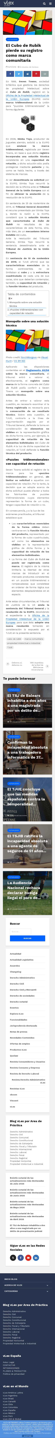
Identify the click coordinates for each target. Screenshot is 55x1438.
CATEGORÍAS (11, 1291)
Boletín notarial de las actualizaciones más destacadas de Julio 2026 (27, 1181)
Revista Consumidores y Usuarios (27, 1062)
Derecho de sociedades (22, 996)
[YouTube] (28, 1258)
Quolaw (14, 1056)
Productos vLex (18, 1050)
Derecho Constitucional (21, 1140)
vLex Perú (8, 1416)
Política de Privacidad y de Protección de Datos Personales (27, 1433)
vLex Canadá (9, 1401)
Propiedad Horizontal (20, 1161)
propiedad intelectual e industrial (23, 643)
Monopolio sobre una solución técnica (25, 304)
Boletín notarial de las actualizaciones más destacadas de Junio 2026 (27, 1193)
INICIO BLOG (10, 1279)
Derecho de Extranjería (21, 1143)
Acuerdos (15, 966)
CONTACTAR (9, 1365)
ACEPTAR (27, 1436)
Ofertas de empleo (20, 1044)
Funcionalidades (18, 1020)
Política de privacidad (13, 1374)
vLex (12, 1106)
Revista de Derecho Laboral (24, 1074)
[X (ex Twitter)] (13, 1258)
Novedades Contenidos (22, 1038)
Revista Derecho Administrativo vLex (28, 1081)
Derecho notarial (19, 1002)
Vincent (14, 1100)
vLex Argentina (10, 1395)
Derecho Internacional (21, 1149)
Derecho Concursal (19, 1137)
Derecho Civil (17, 984)
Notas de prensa (18, 1032)
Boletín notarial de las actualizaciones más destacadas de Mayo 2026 (27, 1204)
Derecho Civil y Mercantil (23, 990)
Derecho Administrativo (22, 978)
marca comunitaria (34, 639)
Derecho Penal (17, 1155)
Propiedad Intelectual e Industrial (26, 1164)
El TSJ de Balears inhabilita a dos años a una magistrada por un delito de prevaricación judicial (27, 1228)
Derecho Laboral (18, 1152)
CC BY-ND (19, 360)
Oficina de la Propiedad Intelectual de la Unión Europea (27, 619)
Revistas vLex (17, 1088)
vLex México (9, 1413)
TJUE (9, 647)
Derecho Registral (18, 1158)
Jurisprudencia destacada (23, 1026)
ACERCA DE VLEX (13, 1285)
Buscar (27, 938)
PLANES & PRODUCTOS (14, 1371)
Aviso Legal (8, 1362)
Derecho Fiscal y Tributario (23, 1146)
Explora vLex (16, 1014)
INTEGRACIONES (11, 1368)
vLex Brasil (8, 1398)
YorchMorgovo (29, 357)
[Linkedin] (36, 1258)
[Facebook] (21, 1258)
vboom (13, 1094)
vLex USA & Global (12, 1419)
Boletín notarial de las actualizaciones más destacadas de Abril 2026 (27, 1216)
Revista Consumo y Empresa (25, 1068)
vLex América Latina (13, 1392)
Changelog (15, 972)
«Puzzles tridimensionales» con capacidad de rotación (26, 311)
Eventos (14, 1008)
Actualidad (12, 39)
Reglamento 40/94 (37, 370)
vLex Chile (8, 1404)
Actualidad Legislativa (21, 960)
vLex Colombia (10, 1407)
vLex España (9, 1410)
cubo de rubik (14, 639)
